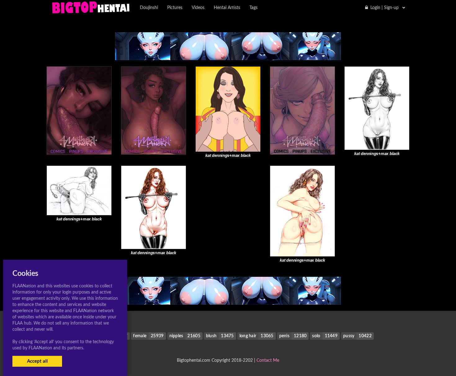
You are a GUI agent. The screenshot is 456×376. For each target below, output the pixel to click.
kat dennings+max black (227, 155)
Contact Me (268, 360)
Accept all (37, 361)
